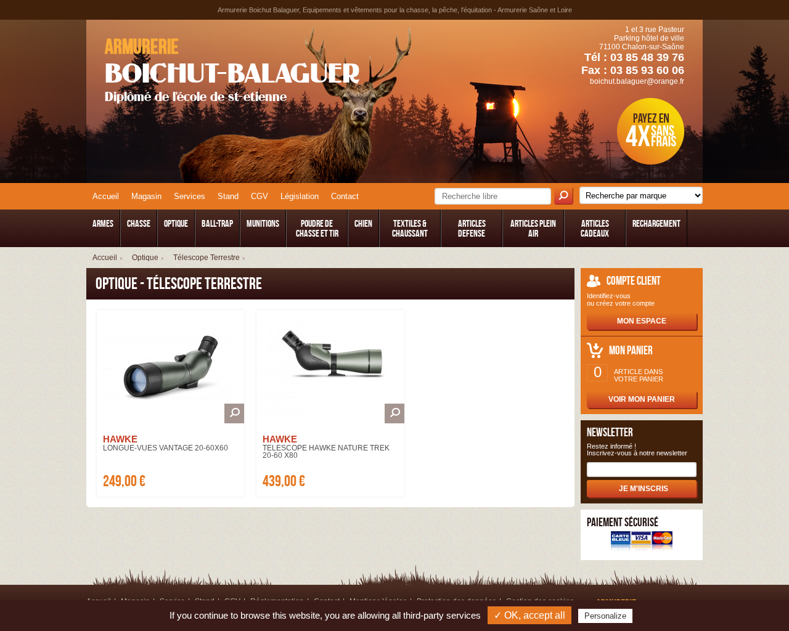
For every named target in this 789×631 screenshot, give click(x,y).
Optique (145, 257)
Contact (345, 196)
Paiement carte (641, 542)
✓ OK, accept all (529, 615)
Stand (228, 196)
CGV (259, 196)
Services (189, 196)
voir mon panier (641, 399)
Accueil (105, 196)
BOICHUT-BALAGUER (232, 69)
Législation (299, 196)
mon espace (641, 321)
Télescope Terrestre (206, 257)
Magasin (146, 196)
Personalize (605, 616)
